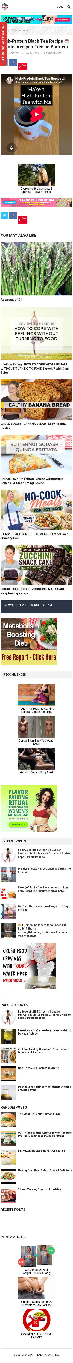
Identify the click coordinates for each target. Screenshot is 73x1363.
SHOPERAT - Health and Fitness (41, 1354)
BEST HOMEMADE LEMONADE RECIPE (41, 1151)
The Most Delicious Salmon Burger (40, 1113)
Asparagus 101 (11, 299)
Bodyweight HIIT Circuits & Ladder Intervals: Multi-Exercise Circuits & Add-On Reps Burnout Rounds (44, 853)
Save (24, 65)
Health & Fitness (10, 53)
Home (7, 30)
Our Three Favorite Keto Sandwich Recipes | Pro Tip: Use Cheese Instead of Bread (45, 1134)
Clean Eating (21, 30)
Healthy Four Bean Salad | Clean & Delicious (45, 1170)
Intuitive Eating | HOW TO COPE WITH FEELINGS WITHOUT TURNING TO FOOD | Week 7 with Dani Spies (35, 368)
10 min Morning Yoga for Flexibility (39, 1189)
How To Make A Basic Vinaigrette (38, 1067)
